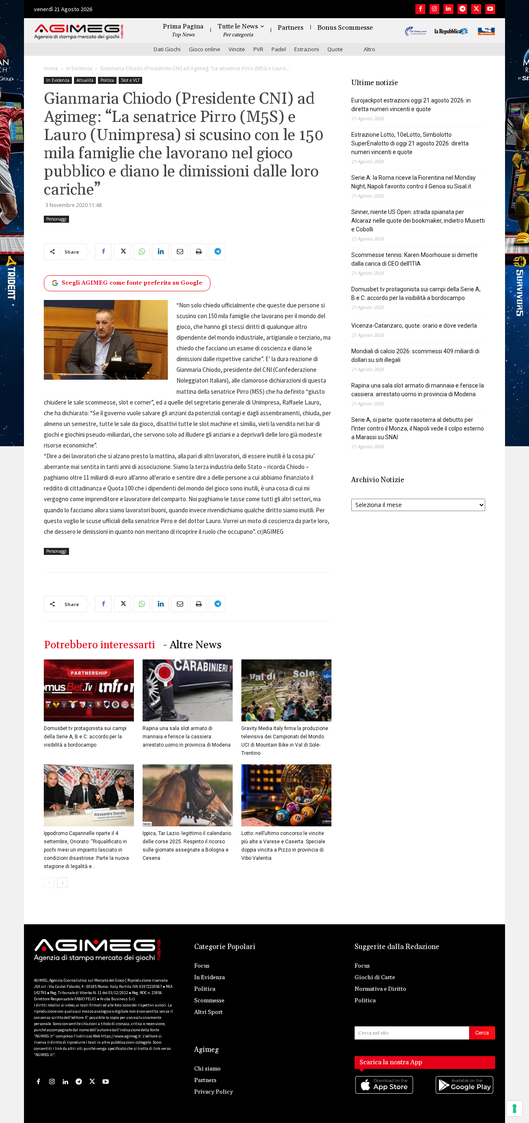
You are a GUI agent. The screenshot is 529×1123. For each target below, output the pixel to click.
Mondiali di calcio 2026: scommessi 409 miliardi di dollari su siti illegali (415, 355)
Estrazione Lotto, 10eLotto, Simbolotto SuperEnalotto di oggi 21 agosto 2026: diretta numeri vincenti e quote (410, 143)
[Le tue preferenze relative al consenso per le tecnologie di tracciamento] (514, 1108)
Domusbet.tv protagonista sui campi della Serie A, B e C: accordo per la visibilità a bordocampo (85, 737)
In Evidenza (79, 68)
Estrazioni (306, 49)
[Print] (198, 251)
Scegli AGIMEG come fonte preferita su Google (132, 283)
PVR (258, 49)
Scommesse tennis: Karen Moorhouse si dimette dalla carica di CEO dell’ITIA (414, 259)
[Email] (179, 251)
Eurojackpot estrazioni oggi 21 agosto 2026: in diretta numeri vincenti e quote (411, 104)
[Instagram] (434, 9)
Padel (279, 49)
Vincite (237, 49)
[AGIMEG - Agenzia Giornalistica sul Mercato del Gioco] (79, 32)
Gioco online (204, 49)
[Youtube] (490, 9)
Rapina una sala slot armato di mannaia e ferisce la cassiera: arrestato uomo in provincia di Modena (187, 737)
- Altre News (192, 645)
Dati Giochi (167, 49)
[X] (476, 9)
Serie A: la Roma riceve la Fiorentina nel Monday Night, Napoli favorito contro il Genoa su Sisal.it (413, 182)
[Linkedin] (448, 9)
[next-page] (62, 883)
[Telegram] (462, 9)
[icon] (385, 1093)
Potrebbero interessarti (99, 645)
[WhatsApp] (141, 251)
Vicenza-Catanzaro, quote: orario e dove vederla (414, 325)
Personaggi (56, 219)
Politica (107, 80)
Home (51, 68)
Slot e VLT (130, 80)
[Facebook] (420, 9)
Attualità (84, 80)
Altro (369, 49)
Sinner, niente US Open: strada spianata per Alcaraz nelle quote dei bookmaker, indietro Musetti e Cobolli (418, 221)
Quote (335, 49)
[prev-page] (49, 883)
